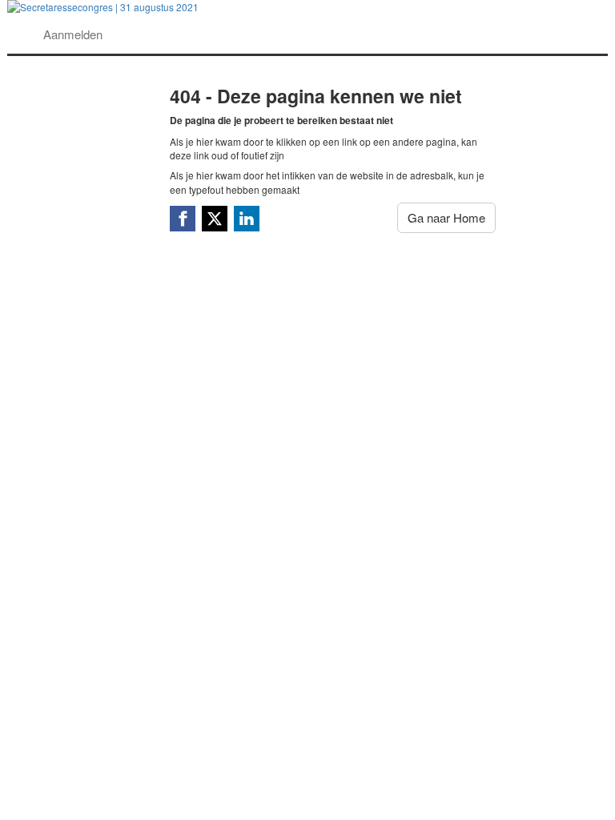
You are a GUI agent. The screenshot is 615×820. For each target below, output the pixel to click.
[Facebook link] (182, 218)
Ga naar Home (446, 217)
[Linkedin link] (246, 218)
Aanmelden (72, 34)
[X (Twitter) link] (214, 218)
